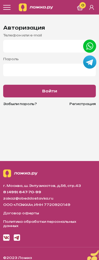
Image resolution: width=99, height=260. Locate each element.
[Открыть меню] (7, 7)
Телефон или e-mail (22, 35)
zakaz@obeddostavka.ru (28, 198)
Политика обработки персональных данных (39, 224)
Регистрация (82, 104)
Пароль (11, 59)
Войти (49, 91)
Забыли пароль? (20, 104)
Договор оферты (21, 213)
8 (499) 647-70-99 (22, 192)
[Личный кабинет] (91, 7)
